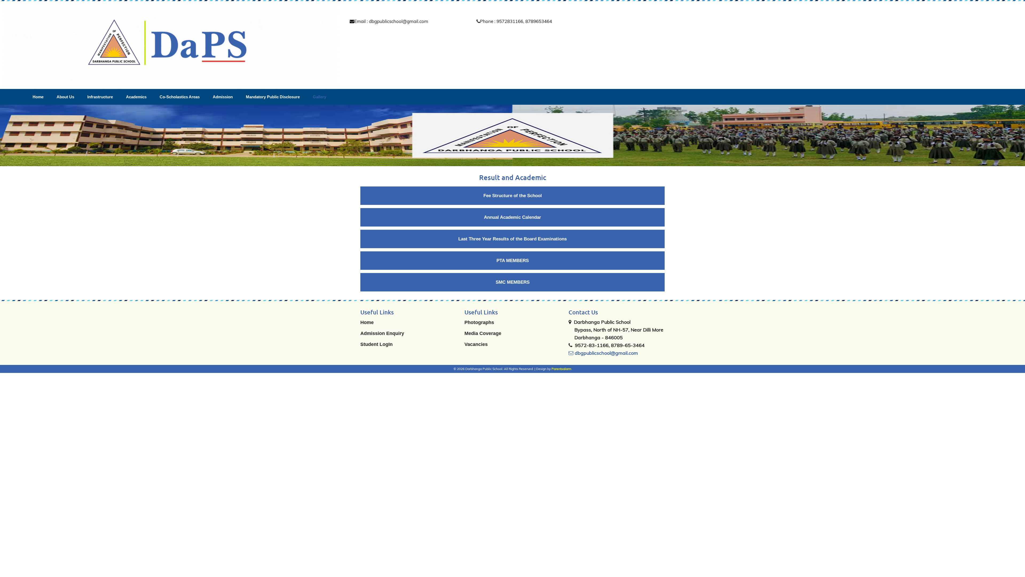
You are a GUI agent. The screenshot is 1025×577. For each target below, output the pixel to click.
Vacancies (476, 344)
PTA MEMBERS (512, 260)
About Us (65, 97)
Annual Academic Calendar (512, 217)
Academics (136, 97)
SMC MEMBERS (513, 282)
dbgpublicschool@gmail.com (605, 353)
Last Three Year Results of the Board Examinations (512, 238)
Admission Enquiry (382, 333)
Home (38, 97)
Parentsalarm (561, 369)
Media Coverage (482, 333)
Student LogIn (376, 344)
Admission (223, 97)
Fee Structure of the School (512, 195)
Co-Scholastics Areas (180, 97)
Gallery (319, 97)
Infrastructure (100, 97)
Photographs (479, 322)
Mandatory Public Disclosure (273, 97)
